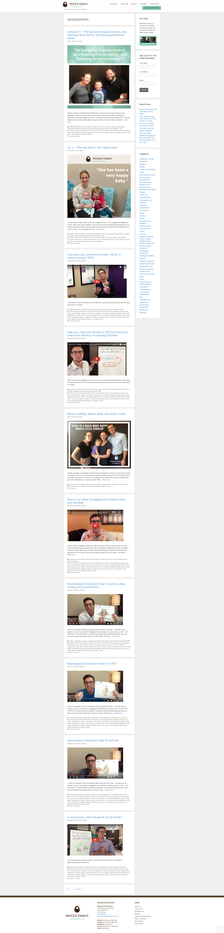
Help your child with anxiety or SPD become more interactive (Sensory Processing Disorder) (97, 334)
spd (123, 317)
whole (101, 319)
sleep (108, 486)
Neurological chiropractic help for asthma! (93, 740)
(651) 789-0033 (101, 914)
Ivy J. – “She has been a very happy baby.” (92, 147)
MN (124, 315)
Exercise (142, 216)
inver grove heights (91, 315)
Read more (100, 229)
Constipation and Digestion (93, 234)
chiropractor (98, 132)
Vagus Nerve (144, 302)
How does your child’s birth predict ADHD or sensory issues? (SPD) (94, 256)
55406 (106, 130)
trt (92, 319)
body (68, 132)
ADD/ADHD (72, 126)
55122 (102, 130)
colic (78, 486)
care (72, 313)
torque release (98, 241)
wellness (96, 319)
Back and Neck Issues (147, 175)
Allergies (143, 164)
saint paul (101, 317)
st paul (127, 317)
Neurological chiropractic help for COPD (91, 663)
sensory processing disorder (113, 317)
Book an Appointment (151, 8)
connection (105, 313)
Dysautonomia (145, 208)
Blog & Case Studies (140, 918)
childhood (78, 132)
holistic (82, 134)
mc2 (102, 315)
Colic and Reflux (79, 234)
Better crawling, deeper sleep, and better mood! (96, 413)
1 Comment (72, 488)
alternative (116, 130)
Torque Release (114, 128)
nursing (127, 239)
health (69, 134)
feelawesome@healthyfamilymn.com (108, 916)
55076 (71, 130)
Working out (144, 310)
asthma (122, 796)
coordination (121, 644)
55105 (84, 130)
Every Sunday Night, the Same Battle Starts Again (148, 111)
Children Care (139, 909)
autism (127, 643)
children (83, 132)
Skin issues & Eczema (147, 274)
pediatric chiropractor (73, 241)
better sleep (117, 237)
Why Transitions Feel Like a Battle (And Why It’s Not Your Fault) (148, 119)
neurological (74, 317)
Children (143, 4)
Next (78, 889)
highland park (76, 134)
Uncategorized (145, 300)
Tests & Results (139, 921)
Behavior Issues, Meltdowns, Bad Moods (88, 126)
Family (142, 218)
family (128, 132)
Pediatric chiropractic (81, 128)
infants (117, 239)
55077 (75, 130)
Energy (142, 213)
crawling (82, 486)
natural (122, 239)
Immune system (145, 226)
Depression (143, 205)
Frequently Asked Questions (143, 916)
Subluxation (144, 287)
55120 (97, 130)
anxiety (122, 643)
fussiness (97, 486)
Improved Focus (106, 126)
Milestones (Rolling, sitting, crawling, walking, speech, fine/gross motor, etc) (102, 484)
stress (111, 569)
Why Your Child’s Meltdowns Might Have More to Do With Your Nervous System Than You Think (148, 137)
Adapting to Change (147, 159)
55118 (93, 130)
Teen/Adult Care (139, 911)
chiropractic (90, 132)
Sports (142, 279)
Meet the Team (139, 923)
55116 (89, 130)
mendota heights (109, 315)
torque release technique (83, 319)
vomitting (83, 570)
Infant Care (138, 906)
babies (111, 237)
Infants (134, 4)
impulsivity (88, 134)
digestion (94, 239)
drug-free (113, 132)
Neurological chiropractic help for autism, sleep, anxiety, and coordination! (96, 585)
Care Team (124, 4)
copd (110, 721)
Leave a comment (74, 136)
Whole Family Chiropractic (96, 235)
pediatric (81, 317)
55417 (111, 130)
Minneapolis (118, 315)
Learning (114, 126)
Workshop (143, 313)
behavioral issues (125, 130)
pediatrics (103, 486)
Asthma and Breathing (75, 641)
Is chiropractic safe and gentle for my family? (94, 817)
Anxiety (71, 389)
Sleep (76, 235)
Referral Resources (146, 266)
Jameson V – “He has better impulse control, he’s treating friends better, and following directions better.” (97, 35)
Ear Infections (144, 210)
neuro (69, 317)
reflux (82, 241)
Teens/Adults (154, 4)
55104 (80, 130)
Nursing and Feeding (112, 234)
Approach (113, 4)
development (106, 132)
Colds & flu (143, 195)
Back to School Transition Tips (83, 389)
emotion (123, 132)
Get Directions (101, 912)
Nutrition (121, 234)
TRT (121, 128)
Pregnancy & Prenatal (147, 264)
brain (72, 132)
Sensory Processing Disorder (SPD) (98, 128)
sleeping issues (89, 241)
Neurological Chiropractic (94, 309)
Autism (78, 309)
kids (99, 315)
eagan (119, 132)
